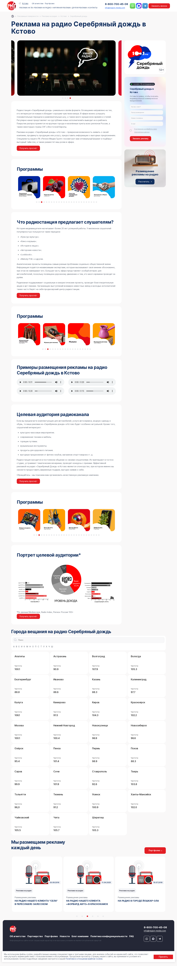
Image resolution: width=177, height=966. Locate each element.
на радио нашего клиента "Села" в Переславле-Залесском (36, 902)
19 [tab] (81, 202)
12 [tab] (64, 202)
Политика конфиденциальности (108, 936)
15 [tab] (71, 202)
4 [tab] (70, 98)
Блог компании (80, 936)
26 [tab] (96, 535)
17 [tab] (76, 202)
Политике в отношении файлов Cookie (84, 959)
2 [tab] (65, 98)
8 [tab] (54, 202)
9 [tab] (56, 202)
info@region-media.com (115, 8)
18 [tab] (79, 202)
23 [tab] (91, 202)
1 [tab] (62, 98)
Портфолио (49, 3)
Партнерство (35, 936)
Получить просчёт (28, 148)
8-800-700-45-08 (116, 4)
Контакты (92, 8)
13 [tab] (66, 202)
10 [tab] (59, 202)
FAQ (131, 936)
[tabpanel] (66, 68)
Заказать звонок (159, 6)
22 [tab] (89, 202)
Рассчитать (143, 181)
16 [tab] (74, 202)
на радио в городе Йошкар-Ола (138, 900)
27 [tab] (99, 535)
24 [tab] (94, 202)
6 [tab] (49, 202)
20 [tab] (84, 202)
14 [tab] (69, 202)
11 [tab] (61, 202)
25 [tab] (96, 202)
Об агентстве (37, 3)
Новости (65, 936)
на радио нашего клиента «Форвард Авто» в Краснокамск (87, 902)
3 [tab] (67, 98)
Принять (163, 956)
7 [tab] (51, 202)
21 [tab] (86, 202)
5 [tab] (46, 202)
